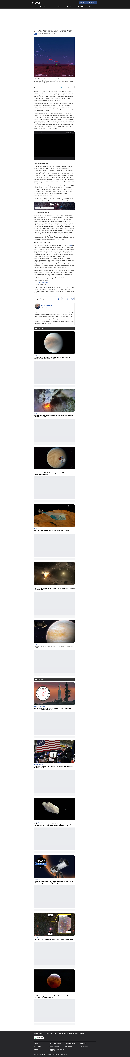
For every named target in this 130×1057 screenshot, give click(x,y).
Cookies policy (37, 1046)
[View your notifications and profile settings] (89, 2)
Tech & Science (82, 7)
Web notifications (84, 1046)
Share (37, 87)
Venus (49, 27)
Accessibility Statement (55, 1046)
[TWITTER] (49, 305)
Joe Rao (41, 33)
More (90, 7)
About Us (36, 1043)
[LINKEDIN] (51, 305)
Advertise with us (68, 1046)
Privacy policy (83, 1043)
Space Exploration (41, 7)
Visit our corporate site (78, 1033)
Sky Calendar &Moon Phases (42, 282)
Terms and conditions (70, 1043)
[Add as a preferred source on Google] (39, 1037)
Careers (36, 1049)
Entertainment (71, 7)
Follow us (64, 87)
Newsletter (71, 87)
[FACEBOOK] (47, 305)
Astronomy (52, 7)
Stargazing (61, 7)
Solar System (43, 27)
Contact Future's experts (55, 1043)
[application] (54, 145)
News (35, 33)
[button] (93, 2)
